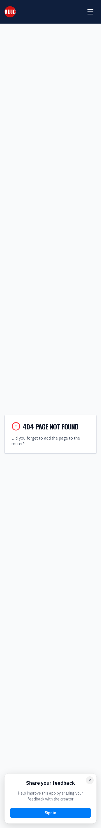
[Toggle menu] (90, 12)
